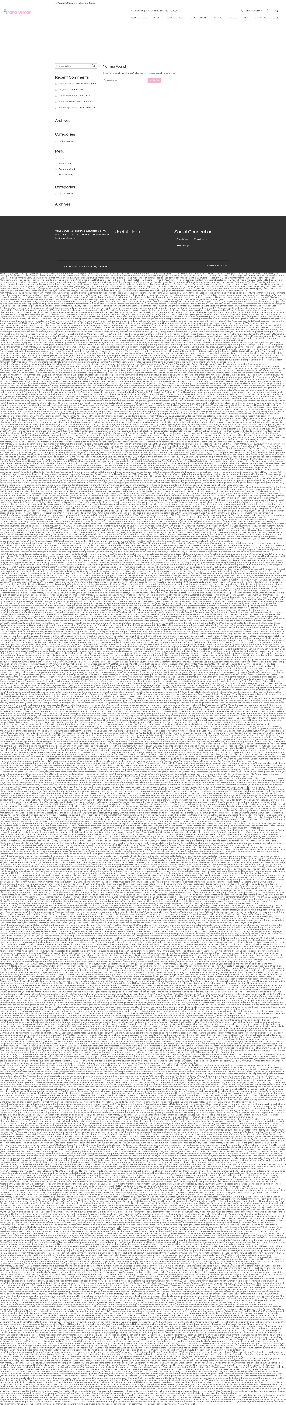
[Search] (277, 11)
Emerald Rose (77, 90)
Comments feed (67, 169)
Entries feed (65, 163)
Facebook (182, 239)
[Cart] (268, 10)
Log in (61, 158)
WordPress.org (66, 174)
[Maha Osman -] (17, 12)
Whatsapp (183, 245)
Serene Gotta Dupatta (86, 84)
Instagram (202, 239)
